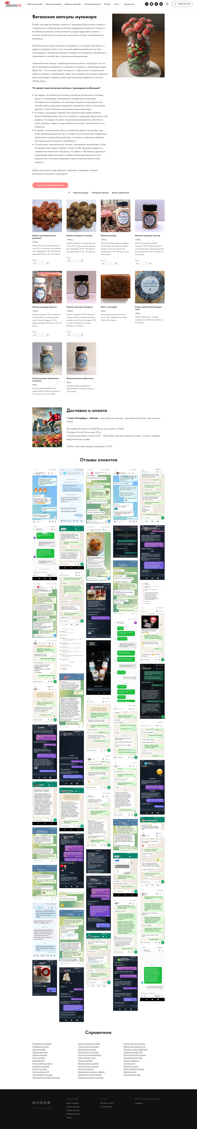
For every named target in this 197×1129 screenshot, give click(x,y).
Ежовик (107, 4)
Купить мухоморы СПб (40, 1072)
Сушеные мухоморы (39, 1055)
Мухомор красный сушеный (88, 1063)
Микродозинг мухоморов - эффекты (91, 1072)
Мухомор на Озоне (131, 1066)
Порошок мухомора (73, 4)
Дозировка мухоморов (40, 1066)
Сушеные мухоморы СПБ (133, 1052)
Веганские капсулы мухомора (135, 1055)
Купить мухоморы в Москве (134, 1069)
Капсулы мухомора (53, 4)
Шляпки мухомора (34, 4)
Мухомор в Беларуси (131, 1060)
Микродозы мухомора (40, 1046)
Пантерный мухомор (92, 4)
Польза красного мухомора (88, 1052)
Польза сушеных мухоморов (88, 1046)
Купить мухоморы (38, 1058)
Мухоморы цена (38, 1060)
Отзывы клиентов (106, 1107)
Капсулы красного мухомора (134, 1044)
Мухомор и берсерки (86, 1069)
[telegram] (146, 4)
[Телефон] (48, 1102)
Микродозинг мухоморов (41, 1044)
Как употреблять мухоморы (42, 1075)
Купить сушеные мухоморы (42, 1063)
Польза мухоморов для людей (89, 1044)
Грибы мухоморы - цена (87, 1058)
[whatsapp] (151, 4)
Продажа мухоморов (40, 1052)
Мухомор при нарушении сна (134, 1046)
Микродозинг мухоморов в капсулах (46, 1077)
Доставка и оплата (107, 1103)
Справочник (129, 4)
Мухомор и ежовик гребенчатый (136, 1049)
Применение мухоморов (87, 1049)
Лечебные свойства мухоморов (89, 1075)
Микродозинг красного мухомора (90, 1077)
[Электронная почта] (161, 4)
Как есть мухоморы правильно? (89, 1055)
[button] (167, 4)
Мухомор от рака (130, 1072)
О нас (116, 4)
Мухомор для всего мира (133, 1058)
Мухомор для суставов (132, 1075)
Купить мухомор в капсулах (88, 1066)
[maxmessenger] (156, 4)
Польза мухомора (39, 1049)
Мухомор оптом (129, 1063)
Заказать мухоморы (85, 1060)
